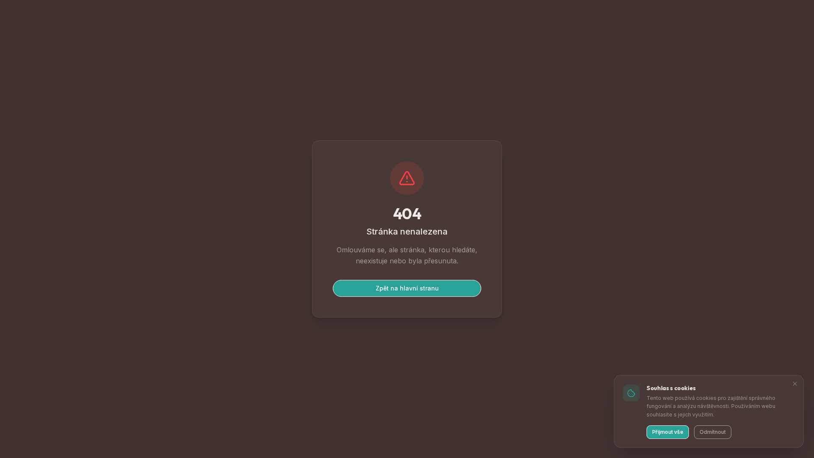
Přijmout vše (667, 432)
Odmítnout (713, 432)
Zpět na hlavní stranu (407, 288)
